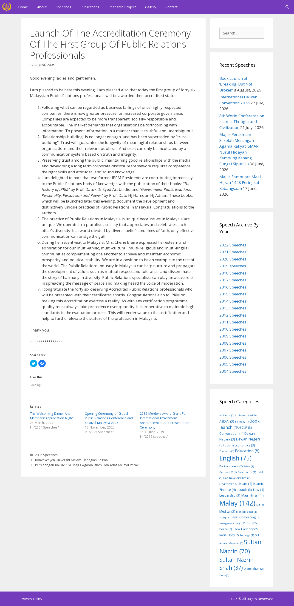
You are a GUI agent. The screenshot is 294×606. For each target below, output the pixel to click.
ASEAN (226, 421)
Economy (226, 451)
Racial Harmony (245, 529)
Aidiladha (226, 415)
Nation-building (246, 517)
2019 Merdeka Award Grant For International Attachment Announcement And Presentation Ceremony (164, 420)
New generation (230, 523)
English (235, 458)
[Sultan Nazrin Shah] (7, 7)
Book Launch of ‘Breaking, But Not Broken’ (235, 84)
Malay (237, 503)
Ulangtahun (253, 569)
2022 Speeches (232, 245)
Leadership (229, 495)
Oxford (250, 523)
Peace (225, 529)
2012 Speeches (232, 315)
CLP (247, 427)
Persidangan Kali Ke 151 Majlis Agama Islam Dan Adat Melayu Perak (87, 465)
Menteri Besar (246, 511)
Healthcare (228, 484)
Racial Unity (229, 535)
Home (23, 7)
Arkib (254, 415)
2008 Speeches (232, 343)
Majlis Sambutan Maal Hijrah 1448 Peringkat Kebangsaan (240, 182)
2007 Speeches (232, 350)
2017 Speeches (232, 280)
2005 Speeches (46, 455)
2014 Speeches (232, 301)
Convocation (231, 433)
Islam (245, 483)
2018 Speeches (232, 273)
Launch (244, 489)
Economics (245, 445)
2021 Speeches (232, 251)
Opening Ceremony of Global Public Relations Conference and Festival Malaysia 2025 (109, 418)
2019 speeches (232, 266)
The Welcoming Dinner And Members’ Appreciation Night (51, 415)
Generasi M (228, 472)
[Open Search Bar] (287, 7)
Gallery (150, 7)
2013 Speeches (232, 308)
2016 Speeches (232, 287)
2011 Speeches (232, 322)
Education (247, 450)
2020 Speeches (232, 259)
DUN (229, 445)
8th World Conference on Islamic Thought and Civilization (241, 121)
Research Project (122, 7)
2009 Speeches (232, 336)
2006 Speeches (232, 357)
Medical (227, 511)
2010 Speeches (232, 329)
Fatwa (248, 466)
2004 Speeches (232, 371)
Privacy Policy (31, 598)
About (42, 7)
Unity (224, 575)
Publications (89, 7)
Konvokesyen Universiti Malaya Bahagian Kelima (71, 460)
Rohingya (247, 535)
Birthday (242, 421)
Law (258, 489)
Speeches (63, 7)
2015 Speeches (232, 294)
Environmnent (231, 466)
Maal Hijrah (252, 495)
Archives (242, 415)
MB (260, 504)
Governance (246, 472)
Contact (171, 7)
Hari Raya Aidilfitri (236, 478)
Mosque (225, 517)
